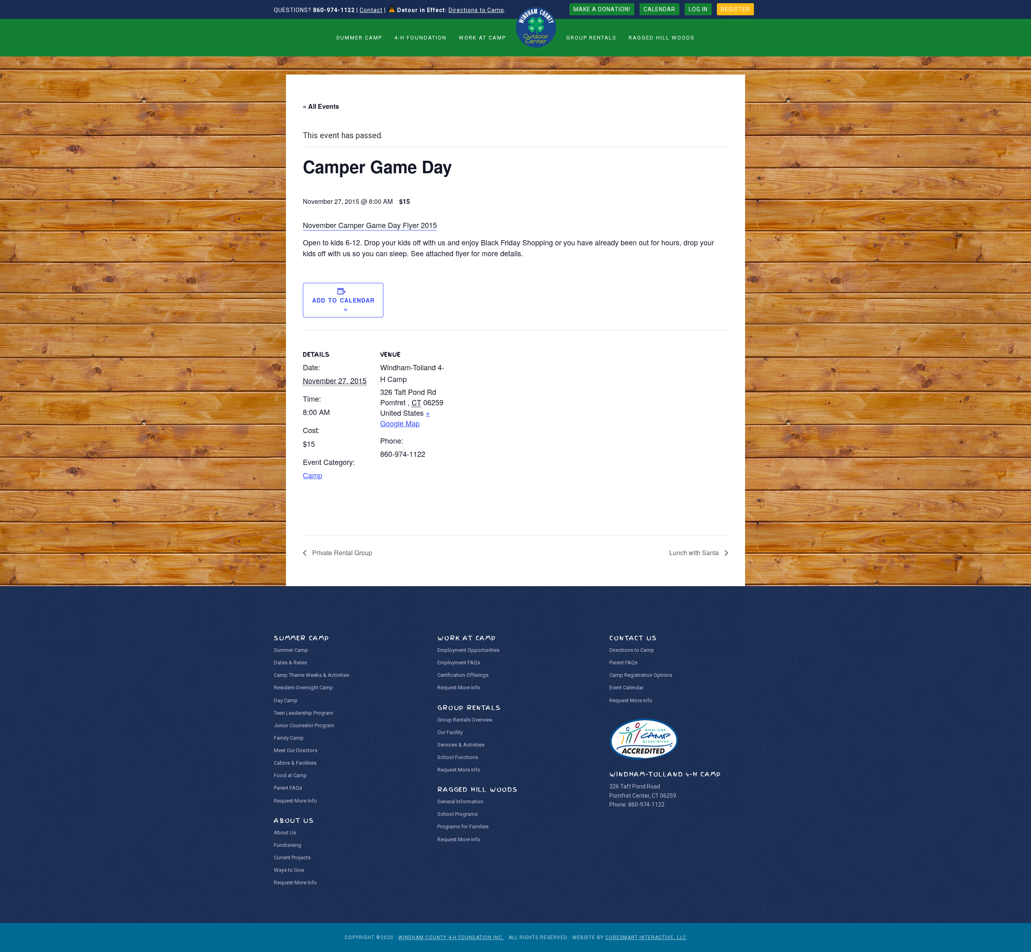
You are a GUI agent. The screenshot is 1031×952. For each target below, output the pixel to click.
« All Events (321, 106)
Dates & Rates (290, 663)
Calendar (659, 9)
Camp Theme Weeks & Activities (311, 675)
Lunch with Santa (694, 552)
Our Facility (450, 732)
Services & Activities (460, 745)
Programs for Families (463, 826)
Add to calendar (343, 300)
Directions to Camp (476, 10)
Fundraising (287, 845)
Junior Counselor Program (304, 725)
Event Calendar (626, 687)
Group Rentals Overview (465, 720)
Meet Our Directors (295, 750)
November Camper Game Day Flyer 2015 (370, 225)
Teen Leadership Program (303, 713)
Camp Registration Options (640, 675)
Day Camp (286, 700)
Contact (371, 10)
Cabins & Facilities (295, 763)
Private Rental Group (341, 552)
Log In (698, 9)
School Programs (457, 814)
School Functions (457, 757)
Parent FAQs (288, 788)
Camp (312, 475)
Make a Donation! (601, 9)
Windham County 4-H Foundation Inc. (451, 937)
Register (735, 9)
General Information (460, 802)
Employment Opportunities (468, 650)
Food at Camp (290, 775)
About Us (285, 833)
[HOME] (536, 27)
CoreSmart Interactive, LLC (645, 937)
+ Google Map (405, 417)
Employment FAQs (458, 663)
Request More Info (295, 801)
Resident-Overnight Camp (303, 687)
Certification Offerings (463, 675)
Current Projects (292, 858)
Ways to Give (289, 870)
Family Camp (289, 738)
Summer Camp (291, 650)
